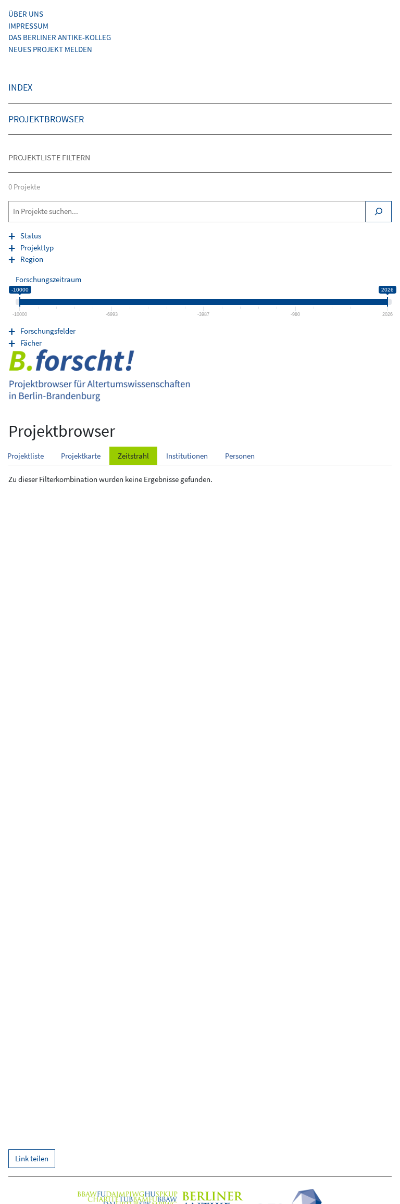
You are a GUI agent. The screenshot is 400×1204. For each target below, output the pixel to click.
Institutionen (187, 456)
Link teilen (31, 1158)
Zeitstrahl (133, 456)
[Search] (379, 211)
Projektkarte (81, 456)
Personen (240, 456)
